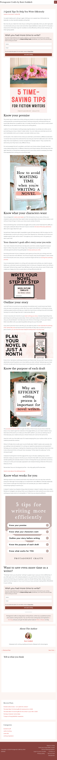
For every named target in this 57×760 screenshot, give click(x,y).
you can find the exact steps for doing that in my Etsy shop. (27, 329)
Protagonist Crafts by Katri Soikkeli (16, 2)
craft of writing (8, 731)
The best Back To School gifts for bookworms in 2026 (18, 709)
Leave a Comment (9, 14)
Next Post (52, 650)
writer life (17, 14)
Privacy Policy (30, 51)
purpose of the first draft (13, 428)
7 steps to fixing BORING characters (13, 716)
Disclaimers (51, 755)
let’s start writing (28, 54)
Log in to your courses (40, 751)
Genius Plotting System (48, 749)
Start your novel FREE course (46, 747)
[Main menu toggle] (55, 2)
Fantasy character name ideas (12, 714)
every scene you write (34, 250)
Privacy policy (41, 753)
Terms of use (51, 753)
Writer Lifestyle (40, 619)
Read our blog (51, 745)
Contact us (52, 751)
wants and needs (19, 217)
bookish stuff (7, 728)
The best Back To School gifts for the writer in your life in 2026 (21, 711)
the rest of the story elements (43, 226)
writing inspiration (9, 736)
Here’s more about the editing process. (14, 471)
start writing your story (31, 316)
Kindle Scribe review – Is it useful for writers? (16, 706)
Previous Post (6, 650)
